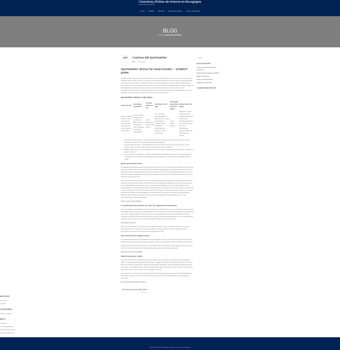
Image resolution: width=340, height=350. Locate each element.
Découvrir (161, 11)
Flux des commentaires (7, 330)
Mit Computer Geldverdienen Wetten (133, 282)
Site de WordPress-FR (7, 333)
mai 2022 (3, 304)
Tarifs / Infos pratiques (175, 11)
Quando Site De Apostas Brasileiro (208, 73)
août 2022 (3, 300)
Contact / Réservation (193, 11)
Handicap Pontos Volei (204, 83)
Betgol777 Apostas (203, 76)
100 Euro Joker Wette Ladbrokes (131, 201)
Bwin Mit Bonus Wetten (128, 223)
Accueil (142, 11)
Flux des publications (7, 326)
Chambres (151, 11)
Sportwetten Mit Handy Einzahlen (132, 252)
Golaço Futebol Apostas (205, 79)
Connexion (3, 323)
